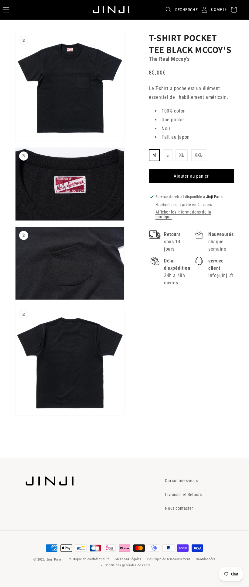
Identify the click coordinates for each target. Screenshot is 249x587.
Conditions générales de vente (127, 565)
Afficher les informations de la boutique (183, 214)
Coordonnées (206, 559)
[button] (180, 9)
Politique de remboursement (168, 559)
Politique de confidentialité (89, 559)
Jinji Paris (54, 559)
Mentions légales (128, 559)
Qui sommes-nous (181, 480)
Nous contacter (179, 508)
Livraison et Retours (183, 494)
